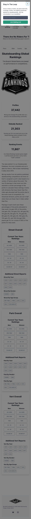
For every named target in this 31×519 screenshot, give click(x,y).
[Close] (27, 3)
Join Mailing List (15, 22)
